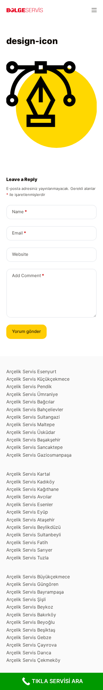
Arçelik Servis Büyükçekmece (38, 577)
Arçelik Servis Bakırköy (31, 614)
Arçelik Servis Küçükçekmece (38, 379)
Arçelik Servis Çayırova (31, 645)
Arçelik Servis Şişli (26, 599)
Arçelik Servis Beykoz (29, 607)
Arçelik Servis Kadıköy (30, 482)
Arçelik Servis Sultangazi (33, 417)
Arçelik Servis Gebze (28, 637)
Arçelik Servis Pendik (29, 386)
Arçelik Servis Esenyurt (31, 371)
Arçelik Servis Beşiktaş (30, 630)
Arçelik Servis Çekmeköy (33, 660)
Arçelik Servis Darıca (28, 652)
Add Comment (28, 275)
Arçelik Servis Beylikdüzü (33, 527)
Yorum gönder (26, 331)
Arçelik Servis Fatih (27, 542)
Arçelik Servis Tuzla (27, 558)
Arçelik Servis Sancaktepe (34, 447)
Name (19, 211)
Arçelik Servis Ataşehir (30, 520)
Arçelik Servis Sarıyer (29, 550)
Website (20, 254)
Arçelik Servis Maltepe (30, 424)
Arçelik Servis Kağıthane (32, 489)
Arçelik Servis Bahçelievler (34, 409)
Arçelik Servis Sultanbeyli (33, 534)
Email (19, 233)
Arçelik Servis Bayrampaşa (35, 592)
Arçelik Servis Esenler (29, 504)
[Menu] (94, 10)
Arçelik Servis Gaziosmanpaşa (39, 455)
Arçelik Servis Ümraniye (32, 394)
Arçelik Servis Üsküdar (30, 432)
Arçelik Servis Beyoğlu (30, 622)
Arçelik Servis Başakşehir (33, 440)
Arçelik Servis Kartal (28, 474)
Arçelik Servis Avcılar (29, 497)
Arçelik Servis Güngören (32, 584)
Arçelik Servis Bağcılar (30, 402)
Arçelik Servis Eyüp (27, 512)
